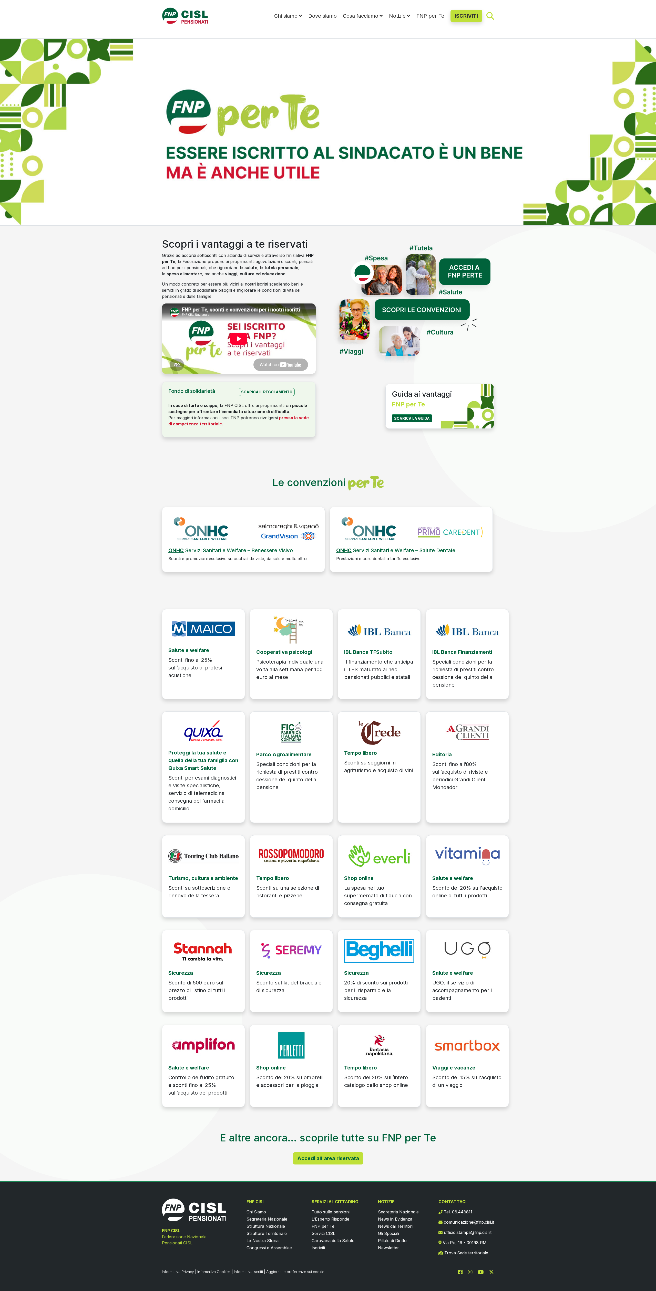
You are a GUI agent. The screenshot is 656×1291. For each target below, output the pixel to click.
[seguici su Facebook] (462, 1271)
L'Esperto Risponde (330, 1219)
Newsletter (388, 1247)
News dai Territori (395, 1226)
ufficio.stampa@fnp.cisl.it (467, 1232)
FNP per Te (430, 16)
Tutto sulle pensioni (331, 1211)
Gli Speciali (388, 1233)
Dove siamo (322, 16)
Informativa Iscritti (248, 1271)
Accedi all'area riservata (328, 1158)
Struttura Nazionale (266, 1226)
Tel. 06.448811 (457, 1211)
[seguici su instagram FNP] (472, 1271)
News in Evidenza (395, 1219)
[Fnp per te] (203, 628)
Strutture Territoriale (267, 1233)
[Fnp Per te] (243, 529)
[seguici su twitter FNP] (491, 1271)
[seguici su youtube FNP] (483, 1271)
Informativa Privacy (178, 1271)
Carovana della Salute (333, 1240)
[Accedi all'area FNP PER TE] (412, 267)
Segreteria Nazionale (267, 1219)
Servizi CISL (323, 1233)
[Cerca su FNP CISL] (490, 16)
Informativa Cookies (214, 1271)
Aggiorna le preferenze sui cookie (295, 1271)
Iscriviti (318, 1247)
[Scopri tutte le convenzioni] (412, 334)
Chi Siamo (256, 1211)
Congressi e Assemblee (269, 1247)
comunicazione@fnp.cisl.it (468, 1222)
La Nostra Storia (263, 1240)
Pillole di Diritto (392, 1240)
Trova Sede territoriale (465, 1252)
